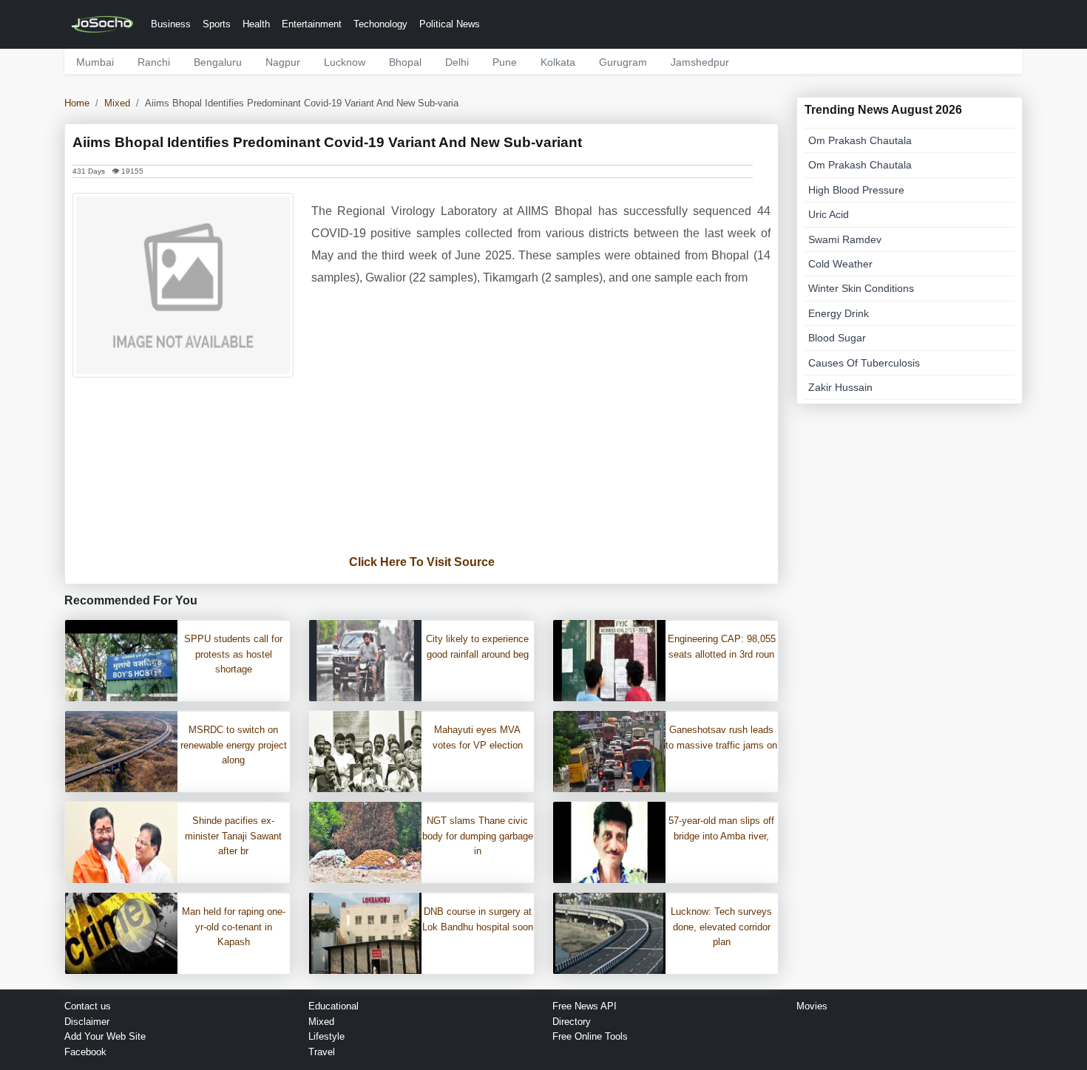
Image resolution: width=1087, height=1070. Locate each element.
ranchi (154, 62)
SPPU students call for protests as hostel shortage (233, 654)
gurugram (623, 62)
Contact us (87, 1006)
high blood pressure (856, 190)
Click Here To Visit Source (422, 562)
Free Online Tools (590, 1036)
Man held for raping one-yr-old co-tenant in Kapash (233, 927)
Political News (449, 24)
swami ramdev (844, 239)
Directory (571, 1021)
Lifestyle (326, 1036)
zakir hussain (840, 387)
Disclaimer (86, 1021)
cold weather (840, 264)
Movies (811, 1006)
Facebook (85, 1051)
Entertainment (312, 24)
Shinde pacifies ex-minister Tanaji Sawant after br (233, 836)
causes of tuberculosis (864, 363)
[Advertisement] (421, 467)
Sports (217, 24)
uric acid (828, 214)
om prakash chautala (860, 140)
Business (171, 24)
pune (504, 62)
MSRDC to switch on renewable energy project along (233, 745)
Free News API (584, 1006)
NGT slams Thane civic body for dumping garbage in (477, 836)
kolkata (558, 62)
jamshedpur (700, 62)
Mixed (117, 103)
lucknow (344, 62)
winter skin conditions (861, 288)
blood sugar (837, 338)
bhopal (405, 62)
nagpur (282, 62)
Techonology (380, 24)
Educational (333, 1006)
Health (256, 24)
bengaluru (218, 62)
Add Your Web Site (105, 1036)
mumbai (95, 62)
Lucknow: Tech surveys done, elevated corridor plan (721, 927)
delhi (457, 62)
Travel (321, 1051)
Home (76, 103)
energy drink (838, 313)
